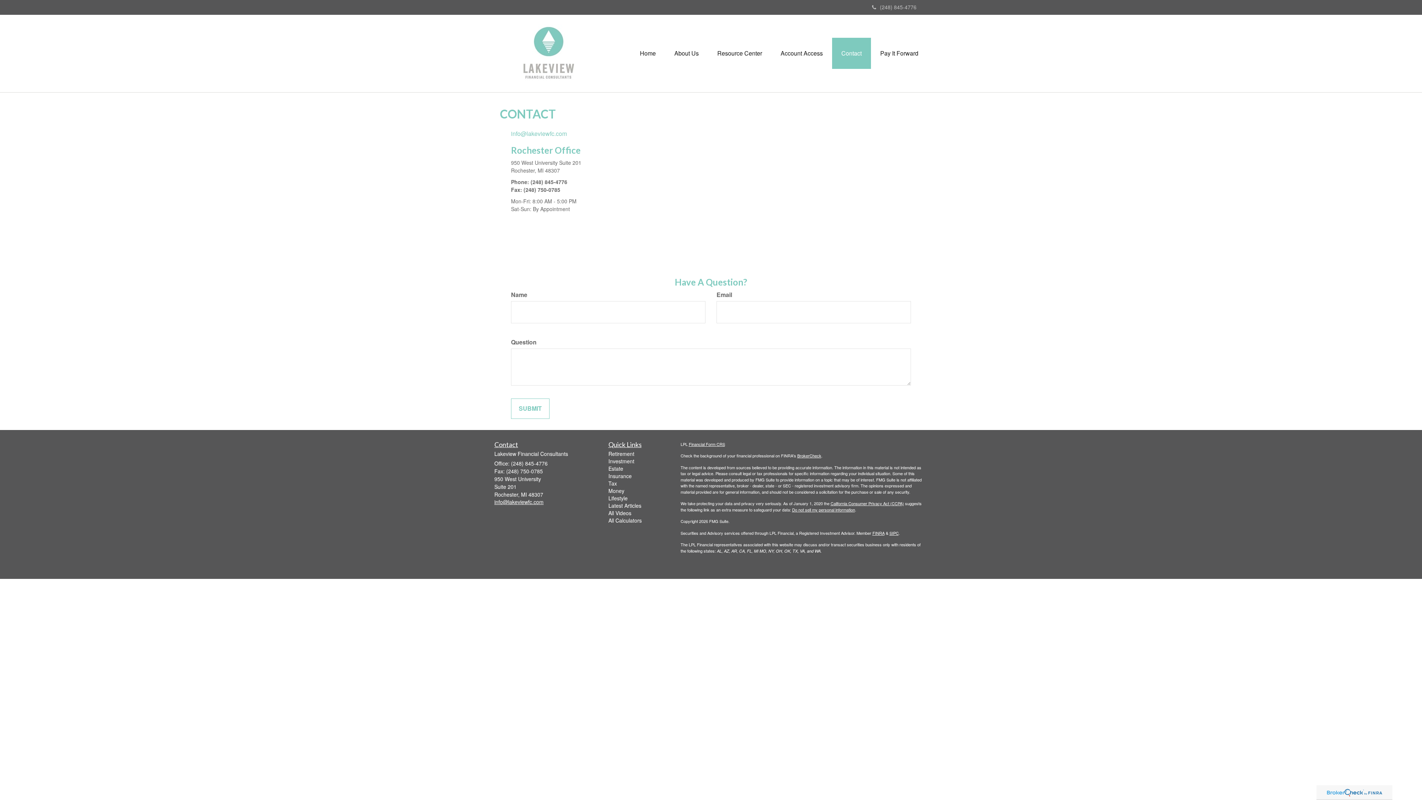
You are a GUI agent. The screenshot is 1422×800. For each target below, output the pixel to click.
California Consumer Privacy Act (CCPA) (867, 503)
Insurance (620, 476)
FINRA (878, 533)
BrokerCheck (809, 456)
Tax (612, 483)
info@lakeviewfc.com (539, 133)
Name (519, 295)
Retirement (621, 453)
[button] (686, 53)
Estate (615, 468)
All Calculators (625, 520)
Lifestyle (618, 498)
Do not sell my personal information (823, 510)
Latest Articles (624, 505)
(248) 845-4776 (898, 7)
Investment (621, 461)
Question (524, 342)
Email (724, 295)
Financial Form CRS (707, 444)
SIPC (894, 533)
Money (616, 490)
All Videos (619, 513)
